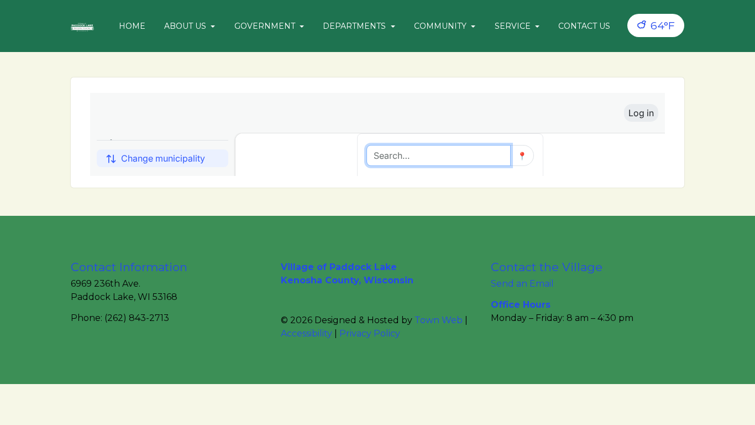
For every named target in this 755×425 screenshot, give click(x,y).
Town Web (439, 320)
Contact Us (584, 26)
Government (265, 26)
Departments (355, 26)
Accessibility (306, 333)
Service (514, 26)
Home (132, 26)
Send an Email (522, 283)
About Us (186, 26)
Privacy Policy (369, 333)
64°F (661, 25)
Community (441, 26)
